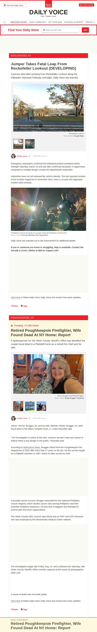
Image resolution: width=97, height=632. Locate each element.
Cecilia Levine (22, 156)
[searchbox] (17, 5)
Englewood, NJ (21, 55)
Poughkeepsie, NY (22, 317)
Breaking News (19, 22)
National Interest (74, 22)
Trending (90, 22)
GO (85, 30)
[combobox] (15, 5)
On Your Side (55, 22)
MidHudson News (31, 447)
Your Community (37, 22)
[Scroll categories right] (94, 22)
